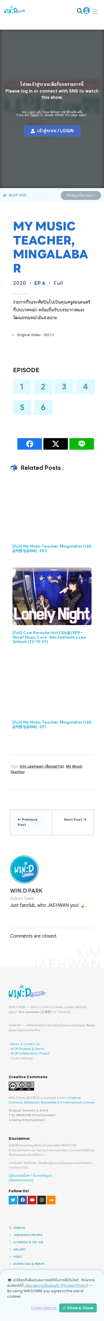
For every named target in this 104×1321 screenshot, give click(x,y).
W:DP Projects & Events (27, 1049)
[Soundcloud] (51, 1200)
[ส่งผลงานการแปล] (21, 1180)
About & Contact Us (25, 1044)
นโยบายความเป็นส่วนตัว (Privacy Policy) (56, 1285)
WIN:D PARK (26, 890)
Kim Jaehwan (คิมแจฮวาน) (42, 766)
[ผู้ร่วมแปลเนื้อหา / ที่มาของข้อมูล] (30, 1175)
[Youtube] (32, 1200)
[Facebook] (22, 1200)
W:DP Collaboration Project (30, 1053)
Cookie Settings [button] (22, 1058)
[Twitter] (13, 1200)
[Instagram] (41, 1200)
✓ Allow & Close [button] (78, 1307)
